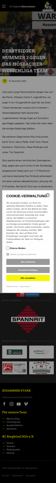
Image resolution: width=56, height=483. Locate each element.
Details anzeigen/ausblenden (23, 254)
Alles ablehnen (28, 262)
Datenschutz (12, 286)
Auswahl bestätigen (28, 270)
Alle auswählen (28, 278)
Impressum (25, 286)
